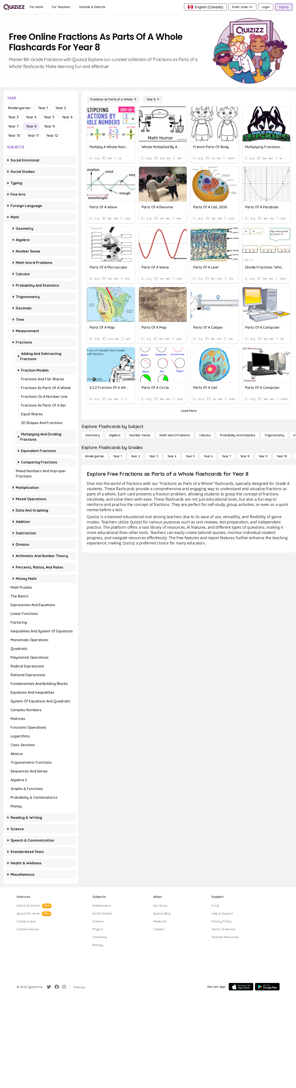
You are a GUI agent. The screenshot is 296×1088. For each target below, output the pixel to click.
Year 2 (60, 108)
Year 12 (52, 135)
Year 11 (33, 135)
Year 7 (13, 126)
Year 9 (49, 126)
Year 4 (31, 117)
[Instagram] (64, 986)
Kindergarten (19, 108)
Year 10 (14, 135)
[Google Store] (267, 986)
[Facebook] (57, 986)
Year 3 (13, 117)
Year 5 (49, 117)
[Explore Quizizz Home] (14, 7)
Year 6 (67, 117)
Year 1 (43, 108)
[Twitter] (49, 986)
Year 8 (31, 126)
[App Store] (241, 986)
